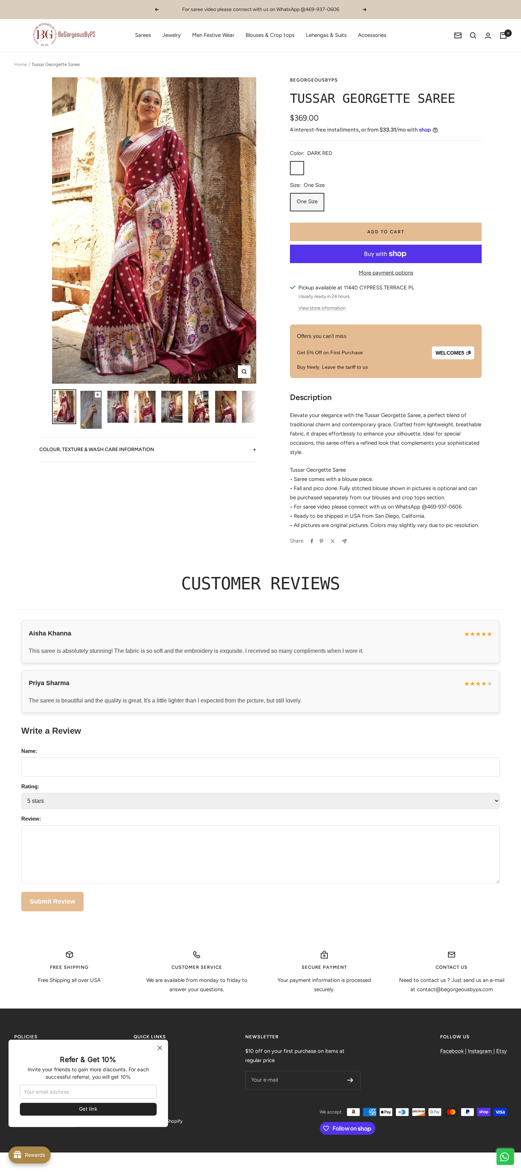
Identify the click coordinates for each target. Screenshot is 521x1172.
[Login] (488, 36)
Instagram (480, 1051)
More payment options (386, 273)
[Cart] (503, 35)
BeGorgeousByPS (314, 80)
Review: (31, 819)
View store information (322, 308)
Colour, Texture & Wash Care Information (147, 449)
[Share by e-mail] (344, 541)
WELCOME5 (450, 353)
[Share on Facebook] (311, 541)
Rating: (30, 786)
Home (20, 64)
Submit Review (52, 901)
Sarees (143, 35)
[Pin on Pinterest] (321, 541)
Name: (29, 751)
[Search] (473, 35)
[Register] (350, 1080)
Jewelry (171, 35)
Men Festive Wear (213, 35)
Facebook (452, 1051)
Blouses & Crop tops (270, 35)
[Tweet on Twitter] (333, 541)
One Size (307, 201)
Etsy (501, 1051)
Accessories (372, 35)
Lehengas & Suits (326, 35)
